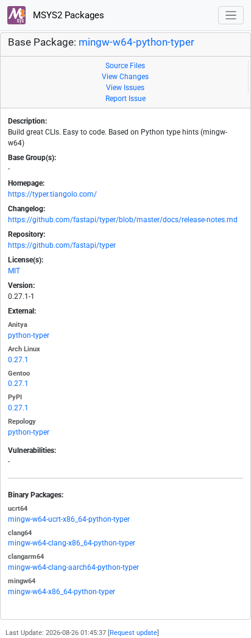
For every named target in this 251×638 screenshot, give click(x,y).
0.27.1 (18, 360)
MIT (14, 271)
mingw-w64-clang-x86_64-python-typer (71, 543)
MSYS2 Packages (67, 15)
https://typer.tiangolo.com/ (52, 194)
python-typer (28, 335)
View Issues (125, 87)
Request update (133, 633)
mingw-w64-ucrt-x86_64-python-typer (69, 519)
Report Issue (125, 98)
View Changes (125, 76)
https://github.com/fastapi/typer (62, 245)
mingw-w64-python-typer (136, 42)
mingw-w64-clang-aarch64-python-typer (73, 567)
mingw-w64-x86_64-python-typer (61, 591)
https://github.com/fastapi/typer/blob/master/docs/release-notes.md (123, 220)
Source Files (125, 65)
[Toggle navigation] (231, 15)
